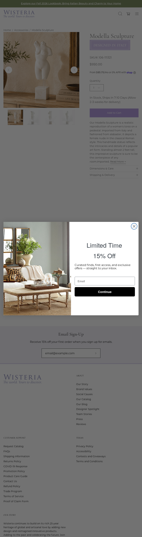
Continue (105, 292)
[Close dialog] (134, 226)
